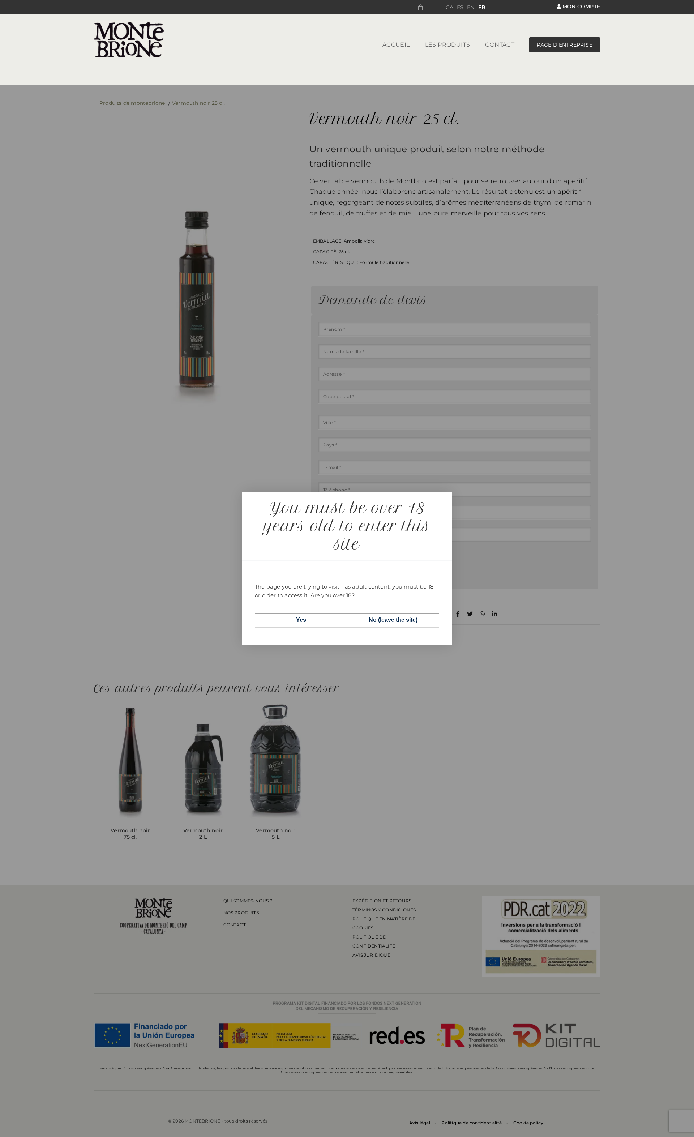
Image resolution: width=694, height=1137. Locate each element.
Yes (301, 620)
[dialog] (347, 568)
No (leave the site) (393, 620)
